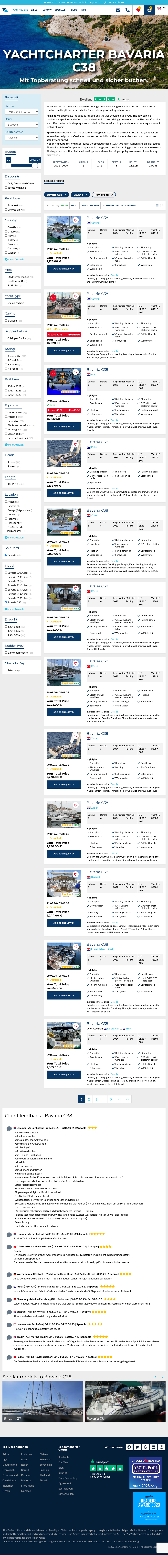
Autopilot (14, 416)
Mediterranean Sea (20, 276)
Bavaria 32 (14, 581)
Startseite (63, 1457)
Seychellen (46, 1464)
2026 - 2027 (15, 386)
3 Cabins (14, 320)
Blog (74, 10)
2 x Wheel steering (19, 652)
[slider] (8, 165)
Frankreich (8, 1469)
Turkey (12, 239)
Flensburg (14, 522)
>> (127, 1099)
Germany (14, 248)
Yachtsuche (20, 10)
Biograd (13, 506)
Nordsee (26, 1490)
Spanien (44, 1469)
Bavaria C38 (16, 602)
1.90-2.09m (15, 635)
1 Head (13, 462)
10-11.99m (15, 484)
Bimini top (15, 421)
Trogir (129, 1028)
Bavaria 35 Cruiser (19, 598)
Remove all (102, 194)
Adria (5, 1454)
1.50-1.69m (15, 626)
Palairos (95, 446)
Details (114, 275)
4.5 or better (16, 356)
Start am (9, 105)
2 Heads (14, 466)
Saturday (14, 670)
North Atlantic (16, 281)
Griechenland (10, 1475)
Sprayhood (15, 433)
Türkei (43, 1480)
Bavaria (13, 555)
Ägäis (5, 1459)
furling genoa (16, 429)
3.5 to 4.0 (14, 364)
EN (164, 8)
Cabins (84, 205)
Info (84, 10)
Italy (11, 235)
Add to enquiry (62, 269)
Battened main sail (19, 438)
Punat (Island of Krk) (102, 949)
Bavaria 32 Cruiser (19, 585)
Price (63, 205)
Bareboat (14, 205)
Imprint (62, 1472)
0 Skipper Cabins (18, 338)
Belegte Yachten (14, 131)
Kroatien (26, 1475)
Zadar (94, 738)
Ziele (34, 10)
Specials (60, 10)
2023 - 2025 (16, 390)
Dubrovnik (113, 1028)
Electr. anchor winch (20, 425)
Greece (13, 231)
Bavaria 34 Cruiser (19, 593)
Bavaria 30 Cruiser (19, 572)
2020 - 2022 (16, 394)
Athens (12, 501)
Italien (24, 1464)
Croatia (13, 227)
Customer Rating (110, 205)
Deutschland (9, 1464)
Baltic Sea (14, 285)
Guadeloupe (9, 1480)
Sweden (13, 252)
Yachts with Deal (16, 187)
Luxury (47, 10)
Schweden (45, 1459)
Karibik (25, 1469)
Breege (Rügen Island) (21, 510)
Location (94, 205)
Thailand (45, 1475)
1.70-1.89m (15, 630)
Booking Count (128, 205)
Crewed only (15, 209)
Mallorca (26, 1480)
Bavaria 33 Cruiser (19, 589)
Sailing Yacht (16, 303)
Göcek (94, 590)
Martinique (27, 1485)
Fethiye (12, 518)
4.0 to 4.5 (14, 360)
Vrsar (94, 515)
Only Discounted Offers (20, 183)
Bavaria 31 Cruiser (19, 577)
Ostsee (44, 1454)
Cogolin (13, 514)
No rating (14, 368)
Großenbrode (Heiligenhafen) (15, 528)
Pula (93, 374)
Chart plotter (16, 412)
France (12, 244)
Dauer (8, 118)
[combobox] (161, 8)
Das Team (63, 1462)
